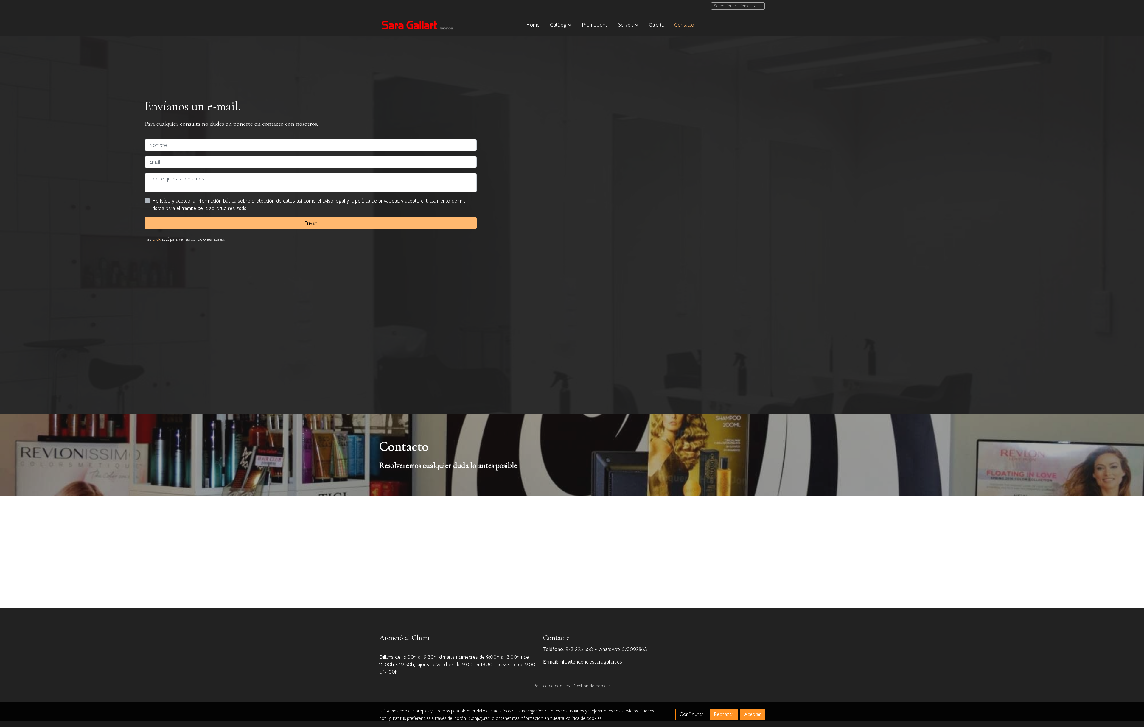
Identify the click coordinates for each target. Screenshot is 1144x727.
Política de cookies (552, 686)
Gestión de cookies (591, 686)
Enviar (310, 223)
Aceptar (752, 714)
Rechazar (723, 714)
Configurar (691, 714)
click (157, 239)
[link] (417, 25)
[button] (560, 24)
